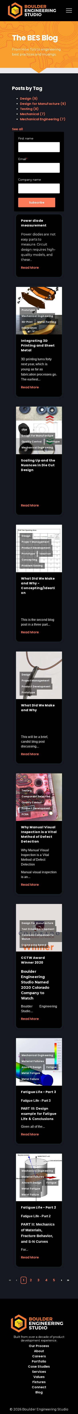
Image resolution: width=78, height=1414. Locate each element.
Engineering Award (34, 945)
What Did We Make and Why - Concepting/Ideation (38, 585)
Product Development (36, 547)
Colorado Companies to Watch (37, 937)
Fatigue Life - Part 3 (38, 1092)
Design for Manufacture (43, 103)
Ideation (45, 553)
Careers (39, 1356)
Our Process (39, 1346)
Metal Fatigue (31, 1073)
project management (35, 542)
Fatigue (51, 1067)
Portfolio (39, 1361)
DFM (24, 429)
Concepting (29, 559)
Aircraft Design (32, 1067)
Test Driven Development (38, 929)
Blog (39, 1392)
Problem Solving (32, 565)
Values (39, 1377)
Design (29, 98)
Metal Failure (30, 1079)
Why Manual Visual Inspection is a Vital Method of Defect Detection (39, 834)
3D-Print (27, 322)
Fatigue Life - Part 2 (38, 1207)
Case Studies (39, 1366)
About (39, 1351)
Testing (29, 109)
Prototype (28, 310)
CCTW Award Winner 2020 (33, 960)
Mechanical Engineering (42, 119)
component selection (36, 796)
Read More (30, 267)
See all (17, 129)
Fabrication (29, 328)
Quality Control (32, 441)
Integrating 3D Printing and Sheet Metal (38, 345)
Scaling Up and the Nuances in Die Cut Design (38, 465)
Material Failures (33, 1061)
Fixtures (39, 1382)
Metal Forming (46, 322)
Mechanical (32, 114)
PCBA (25, 814)
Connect (39, 1387)
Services (39, 1371)
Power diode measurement (34, 223)
